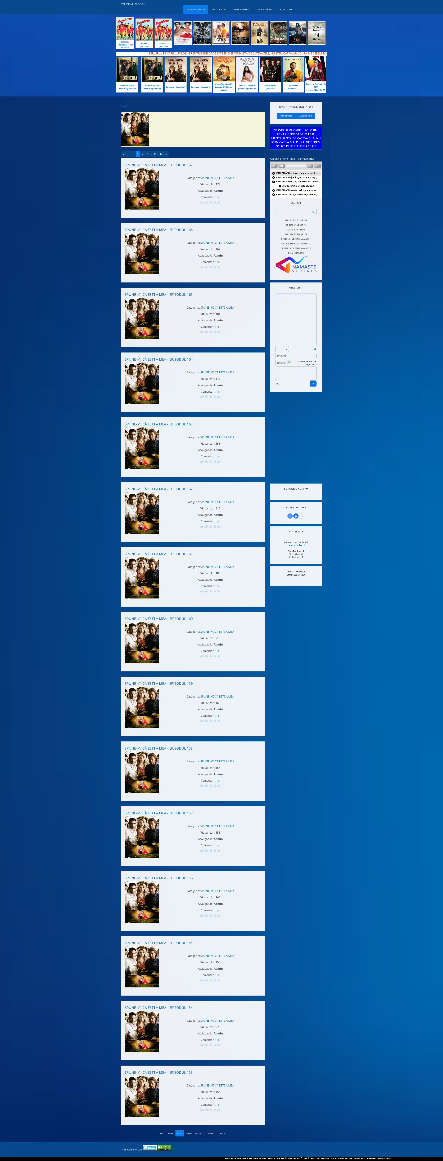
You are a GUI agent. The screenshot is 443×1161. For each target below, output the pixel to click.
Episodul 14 (270, 88)
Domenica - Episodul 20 (176, 87)
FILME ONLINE (296, 253)
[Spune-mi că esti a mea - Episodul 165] (142, 340)
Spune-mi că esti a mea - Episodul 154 (159, 1007)
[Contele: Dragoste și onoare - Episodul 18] (152, 81)
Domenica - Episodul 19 (200, 87)
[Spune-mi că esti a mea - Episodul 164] (142, 404)
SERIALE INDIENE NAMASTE (296, 239)
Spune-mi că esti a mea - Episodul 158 (159, 748)
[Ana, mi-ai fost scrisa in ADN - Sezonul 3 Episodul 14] (315, 80)
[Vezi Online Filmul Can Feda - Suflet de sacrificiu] (278, 43)
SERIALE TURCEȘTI (296, 225)
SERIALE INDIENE (296, 229)
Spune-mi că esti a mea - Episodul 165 (159, 294)
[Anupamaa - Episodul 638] (293, 81)
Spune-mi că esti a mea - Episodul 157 (159, 813)
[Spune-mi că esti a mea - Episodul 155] (142, 988)
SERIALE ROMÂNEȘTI (296, 234)
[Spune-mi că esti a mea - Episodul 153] (142, 1117)
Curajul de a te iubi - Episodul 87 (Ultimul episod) (224, 87)
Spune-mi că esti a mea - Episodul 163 (159, 424)
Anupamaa (293, 85)
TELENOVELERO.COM (133, 4)
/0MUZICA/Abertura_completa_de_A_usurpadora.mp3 (296, 173)
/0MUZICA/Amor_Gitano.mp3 (296, 186)
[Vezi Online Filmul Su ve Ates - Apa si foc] (221, 43)
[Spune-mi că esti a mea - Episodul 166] (142, 275)
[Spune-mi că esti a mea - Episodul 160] (142, 664)
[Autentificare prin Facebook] (296, 516)
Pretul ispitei (270, 85)
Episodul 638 (293, 88)
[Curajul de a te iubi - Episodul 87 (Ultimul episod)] (224, 80)
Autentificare (305, 115)
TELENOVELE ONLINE (296, 220)
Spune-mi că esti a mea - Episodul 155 (159, 942)
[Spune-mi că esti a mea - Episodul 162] (142, 534)
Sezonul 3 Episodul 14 (315, 90)
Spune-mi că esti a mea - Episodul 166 (159, 229)
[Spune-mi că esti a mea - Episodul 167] (142, 210)
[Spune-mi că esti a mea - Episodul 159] (142, 729)
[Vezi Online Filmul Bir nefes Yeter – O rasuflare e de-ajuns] (240, 43)
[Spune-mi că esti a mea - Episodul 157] (142, 858)
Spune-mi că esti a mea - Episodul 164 (159, 359)
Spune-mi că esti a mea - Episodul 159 (159, 683)
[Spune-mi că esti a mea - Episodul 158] (142, 793)
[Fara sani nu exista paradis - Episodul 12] (247, 81)
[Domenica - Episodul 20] (175, 81)
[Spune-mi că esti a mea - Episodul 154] (142, 1053)
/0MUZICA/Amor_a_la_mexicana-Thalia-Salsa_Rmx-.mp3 (296, 181)
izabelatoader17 (296, 545)
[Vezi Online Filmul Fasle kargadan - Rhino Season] (316, 43)
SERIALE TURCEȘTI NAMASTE (296, 243)
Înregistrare (286, 115)
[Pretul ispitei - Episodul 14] (270, 81)
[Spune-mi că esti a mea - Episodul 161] (142, 599)
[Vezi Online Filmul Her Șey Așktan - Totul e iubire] (183, 43)
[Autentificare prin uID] (290, 516)
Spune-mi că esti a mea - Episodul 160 (159, 618)
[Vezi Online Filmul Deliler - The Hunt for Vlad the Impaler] (202, 43)
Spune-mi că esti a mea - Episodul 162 (159, 489)
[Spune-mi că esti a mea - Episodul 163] (142, 469)
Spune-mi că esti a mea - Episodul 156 (159, 878)
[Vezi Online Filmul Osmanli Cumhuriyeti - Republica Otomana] (259, 43)
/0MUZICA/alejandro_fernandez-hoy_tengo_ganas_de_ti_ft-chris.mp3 (296, 177)
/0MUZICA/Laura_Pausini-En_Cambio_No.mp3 (296, 194)
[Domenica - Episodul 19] (200, 81)
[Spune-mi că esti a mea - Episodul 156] (142, 923)
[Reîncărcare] (315, 349)
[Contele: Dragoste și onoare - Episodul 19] (127, 81)
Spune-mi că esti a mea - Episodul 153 (159, 1072)
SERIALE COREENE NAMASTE (296, 248)
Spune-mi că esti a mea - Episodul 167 (159, 164)
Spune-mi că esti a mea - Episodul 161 (159, 553)
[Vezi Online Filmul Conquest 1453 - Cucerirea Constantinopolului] (297, 43)
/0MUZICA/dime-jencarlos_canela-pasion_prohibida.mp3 (296, 190)
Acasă (124, 106)
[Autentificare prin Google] (301, 516)
